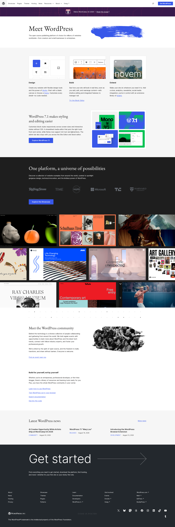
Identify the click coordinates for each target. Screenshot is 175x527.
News (10, 495)
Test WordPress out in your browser (42, 393)
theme (46, 93)
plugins (119, 96)
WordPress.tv (77, 502)
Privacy (10, 502)
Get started (60, 459)
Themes (43, 495)
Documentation (77, 495)
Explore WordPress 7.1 (41, 140)
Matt (139, 495)
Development (115, 435)
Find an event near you (37, 357)
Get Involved (109, 492)
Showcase (43, 492)
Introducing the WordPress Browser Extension (122, 430)
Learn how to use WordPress (39, 389)
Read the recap (103, 12)
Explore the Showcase (41, 202)
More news (142, 421)
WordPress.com (143, 492)
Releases (73, 433)
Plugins (42, 499)
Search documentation (37, 397)
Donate (108, 499)
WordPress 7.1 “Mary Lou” (81, 429)
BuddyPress (142, 502)
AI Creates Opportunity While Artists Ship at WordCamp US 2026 (45, 430)
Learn (74, 492)
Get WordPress (165, 3)
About (10, 492)
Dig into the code (35, 401)
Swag (107, 502)
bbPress (140, 499)
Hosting (10, 499)
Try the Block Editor (76, 100)
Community (33, 435)
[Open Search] (153, 3)
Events (107, 495)
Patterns (43, 502)
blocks (44, 90)
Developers (76, 499)
